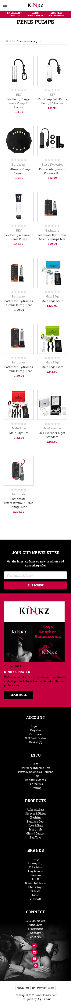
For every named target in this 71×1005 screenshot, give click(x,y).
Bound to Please (35, 883)
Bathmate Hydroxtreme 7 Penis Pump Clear (18, 503)
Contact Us (35, 784)
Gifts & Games (35, 833)
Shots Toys (35, 887)
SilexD (35, 891)
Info (35, 764)
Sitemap (35, 788)
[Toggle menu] (5, 5)
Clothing (35, 817)
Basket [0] (35, 742)
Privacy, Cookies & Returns (35, 772)
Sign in (36, 726)
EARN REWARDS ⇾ (35, 14)
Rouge (36, 859)
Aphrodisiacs (35, 809)
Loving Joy (35, 863)
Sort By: (11, 41)
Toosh (36, 895)
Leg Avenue (35, 871)
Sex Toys (35, 837)
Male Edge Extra (52, 367)
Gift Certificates (35, 738)
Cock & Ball (35, 825)
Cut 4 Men (35, 867)
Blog (36, 776)
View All (35, 899)
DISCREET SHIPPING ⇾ (56, 14)
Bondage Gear (36, 821)
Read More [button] (18, 695)
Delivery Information (35, 768)
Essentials (36, 829)
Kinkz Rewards (35, 780)
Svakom (35, 875)
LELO (35, 879)
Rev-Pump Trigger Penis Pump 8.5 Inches (18, 103)
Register (35, 730)
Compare (35, 734)
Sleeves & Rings (35, 813)
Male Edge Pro (18, 433)
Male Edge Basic (52, 301)
